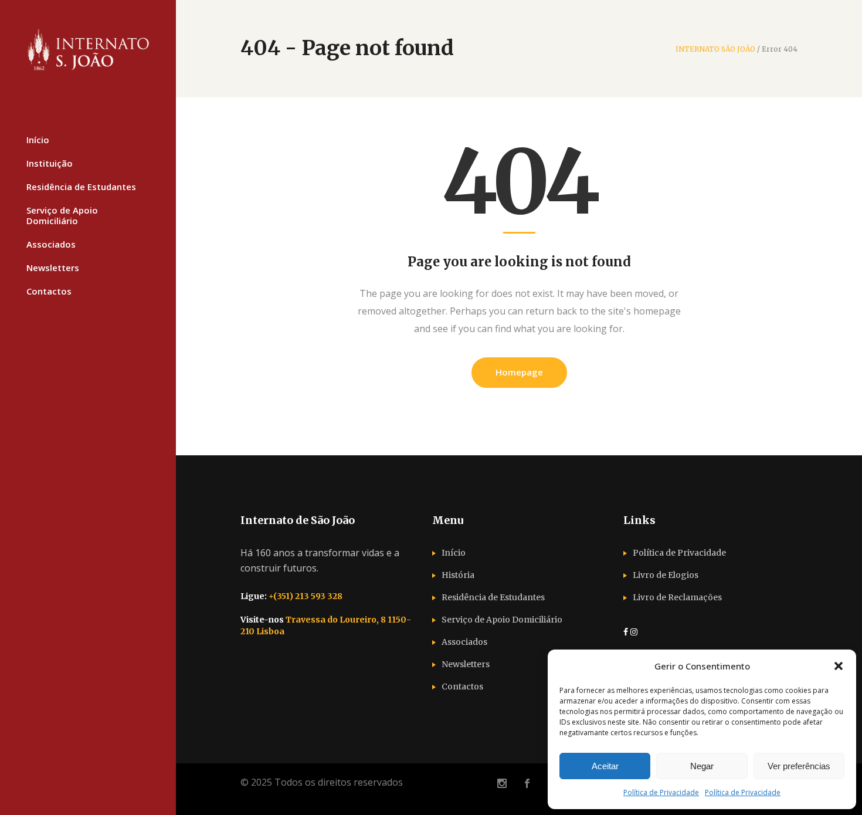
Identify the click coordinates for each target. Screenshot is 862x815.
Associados (464, 642)
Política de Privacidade (661, 792)
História (458, 575)
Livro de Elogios (665, 575)
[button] (838, 666)
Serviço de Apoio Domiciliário (502, 619)
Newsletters (466, 664)
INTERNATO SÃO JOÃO (715, 49)
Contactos (462, 686)
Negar (702, 766)
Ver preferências (799, 766)
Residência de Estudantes (493, 597)
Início (454, 552)
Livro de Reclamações (677, 597)
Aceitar (605, 766)
